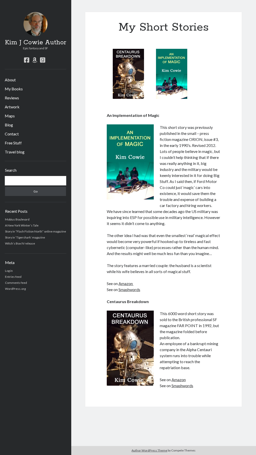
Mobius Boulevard (17, 219)
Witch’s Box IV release (20, 243)
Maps (10, 115)
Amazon (126, 283)
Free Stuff (13, 142)
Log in (9, 271)
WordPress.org (15, 289)
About (10, 79)
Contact (12, 133)
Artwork (12, 106)
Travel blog (14, 151)
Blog (9, 124)
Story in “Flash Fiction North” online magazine (35, 231)
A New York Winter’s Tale (21, 225)
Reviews (12, 97)
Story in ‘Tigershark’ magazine (25, 237)
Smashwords (129, 289)
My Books (14, 88)
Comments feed (16, 283)
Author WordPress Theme (149, 450)
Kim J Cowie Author (35, 43)
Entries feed (13, 277)
